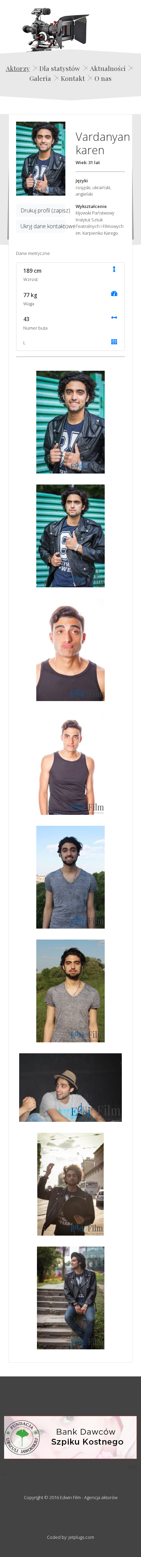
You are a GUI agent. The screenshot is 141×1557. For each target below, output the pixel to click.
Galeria (40, 78)
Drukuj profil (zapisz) (43, 210)
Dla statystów (59, 68)
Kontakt (73, 78)
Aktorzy (18, 68)
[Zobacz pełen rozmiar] (40, 159)
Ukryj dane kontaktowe (43, 226)
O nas (103, 78)
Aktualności (108, 68)
